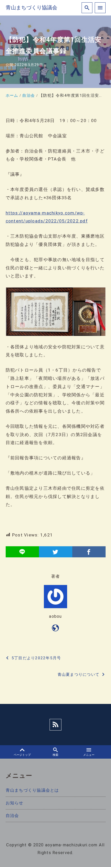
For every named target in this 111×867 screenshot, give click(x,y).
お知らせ (14, 802)
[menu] (100, 7)
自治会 (12, 815)
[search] (87, 7)
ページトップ (22, 755)
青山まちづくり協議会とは (32, 790)
